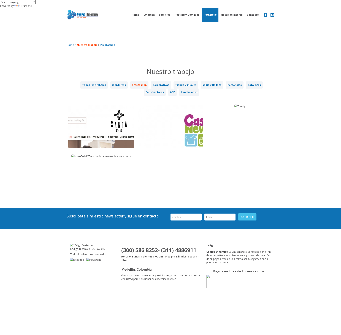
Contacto (253, 14)
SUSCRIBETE (247, 217)
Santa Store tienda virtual (101, 129)
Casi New (170, 129)
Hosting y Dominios (187, 14)
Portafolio (210, 14)
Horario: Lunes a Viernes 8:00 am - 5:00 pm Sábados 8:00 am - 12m (160, 258)
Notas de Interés (232, 14)
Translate (26, 5)
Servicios (164, 14)
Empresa (149, 14)
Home (135, 14)
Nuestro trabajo (87, 45)
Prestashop (107, 45)
